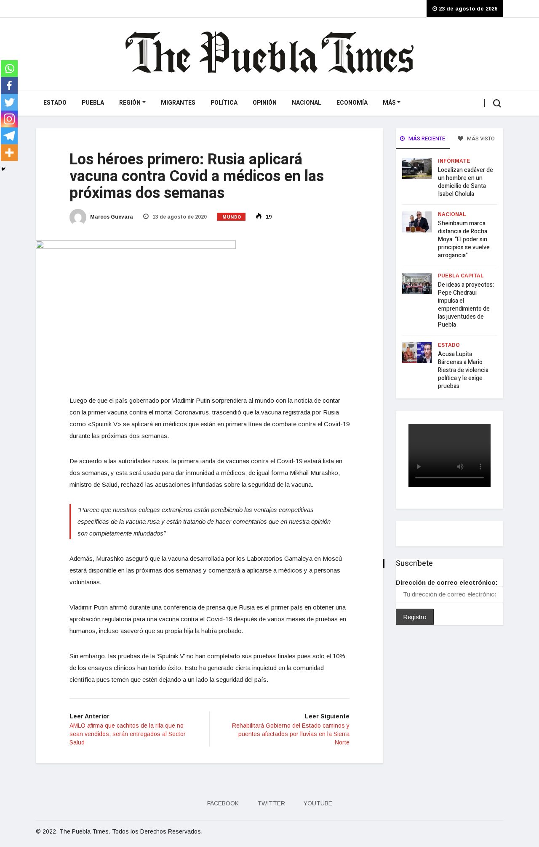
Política (224, 102)
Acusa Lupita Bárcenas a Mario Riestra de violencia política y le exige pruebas (463, 370)
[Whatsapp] (9, 68)
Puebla (93, 102)
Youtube (318, 803)
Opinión (265, 102)
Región (130, 102)
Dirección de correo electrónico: (447, 582)
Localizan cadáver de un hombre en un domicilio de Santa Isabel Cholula (465, 182)
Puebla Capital (461, 276)
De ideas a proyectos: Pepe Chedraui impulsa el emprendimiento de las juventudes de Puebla (466, 304)
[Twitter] (9, 102)
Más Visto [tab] (480, 138)
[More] (9, 152)
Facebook (223, 803)
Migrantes (178, 102)
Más (389, 102)
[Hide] (3, 169)
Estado (55, 102)
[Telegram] (9, 135)
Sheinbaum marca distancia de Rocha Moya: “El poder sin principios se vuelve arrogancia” (464, 239)
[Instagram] (9, 119)
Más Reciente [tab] (426, 138)
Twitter (271, 803)
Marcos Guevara (111, 217)
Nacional (306, 102)
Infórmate (454, 161)
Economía (352, 102)
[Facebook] (9, 85)
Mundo (231, 217)
